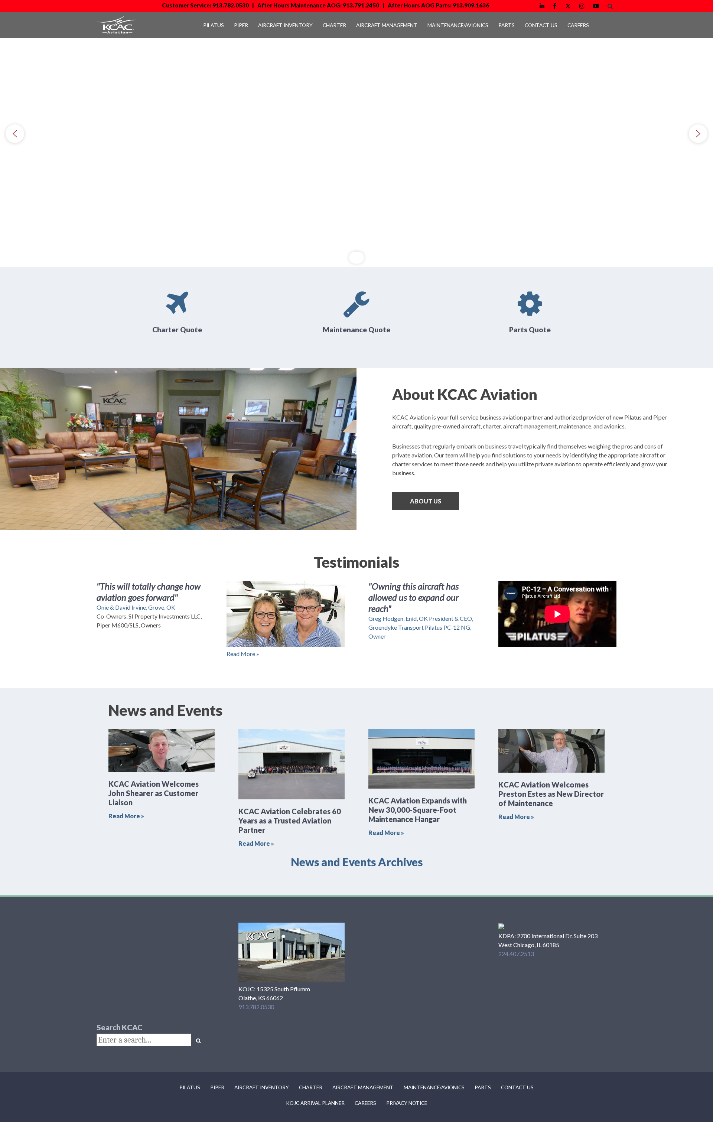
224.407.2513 (516, 953)
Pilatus (189, 1087)
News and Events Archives (357, 861)
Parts (483, 1087)
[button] (15, 133)
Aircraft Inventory (261, 1087)
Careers (365, 1103)
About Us (425, 501)
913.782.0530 (256, 1006)
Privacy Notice (406, 1103)
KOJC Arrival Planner (315, 1103)
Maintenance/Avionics (434, 1087)
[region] (356, 133)
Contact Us (517, 1087)
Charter (310, 1087)
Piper (217, 1087)
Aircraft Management (363, 1087)
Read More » (243, 653)
